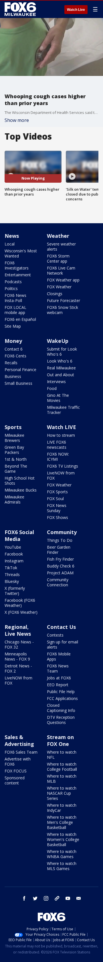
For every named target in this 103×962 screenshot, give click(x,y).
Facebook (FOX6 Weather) (20, 602)
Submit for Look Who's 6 (62, 351)
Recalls (11, 362)
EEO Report (57, 684)
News (12, 235)
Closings (54, 293)
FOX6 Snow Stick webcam (62, 310)
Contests (55, 635)
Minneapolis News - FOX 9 (17, 656)
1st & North (16, 459)
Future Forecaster (63, 300)
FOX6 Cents (15, 356)
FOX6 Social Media (19, 535)
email (78, 898)
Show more (17, 120)
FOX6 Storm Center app (58, 258)
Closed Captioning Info (61, 708)
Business (13, 376)
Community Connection (57, 582)
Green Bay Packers (14, 449)
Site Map (13, 326)
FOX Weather (59, 286)
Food (52, 388)
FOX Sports (57, 491)
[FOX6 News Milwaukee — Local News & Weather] (21, 9)
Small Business (18, 383)
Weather (58, 235)
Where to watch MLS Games (61, 866)
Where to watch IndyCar (61, 807)
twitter (35, 898)
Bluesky (12, 581)
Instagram (14, 560)
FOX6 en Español (20, 319)
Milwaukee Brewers (14, 437)
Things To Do (59, 540)
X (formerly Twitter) (15, 590)
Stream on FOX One (60, 740)
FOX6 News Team (58, 668)
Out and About (60, 374)
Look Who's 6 (59, 361)
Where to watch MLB (61, 778)
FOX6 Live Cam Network (61, 270)
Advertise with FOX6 (18, 761)
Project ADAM (60, 572)
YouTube (13, 547)
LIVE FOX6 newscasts (56, 444)
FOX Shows (57, 517)
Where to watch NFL (61, 754)
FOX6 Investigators (17, 265)
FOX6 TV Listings (62, 466)
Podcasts (13, 281)
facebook (24, 898)
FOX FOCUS (16, 771)
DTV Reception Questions (61, 720)
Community (62, 532)
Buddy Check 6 (60, 566)
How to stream (61, 435)
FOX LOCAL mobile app (15, 310)
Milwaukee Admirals (14, 499)
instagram (46, 898)
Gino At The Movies (58, 398)
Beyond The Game (16, 468)
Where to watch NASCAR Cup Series (61, 793)
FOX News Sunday (56, 508)
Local (10, 244)
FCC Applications (62, 698)
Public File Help (61, 691)
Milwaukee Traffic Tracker (63, 409)
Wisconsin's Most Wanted (21, 253)
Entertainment (18, 274)
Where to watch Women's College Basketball (63, 839)
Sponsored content (15, 780)
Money (13, 340)
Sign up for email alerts (62, 644)
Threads (12, 574)
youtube (67, 898)
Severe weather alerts (61, 246)
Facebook (14, 554)
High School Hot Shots (20, 480)
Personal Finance (20, 369)
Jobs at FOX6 (59, 678)
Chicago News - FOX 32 (19, 644)
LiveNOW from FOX (61, 475)
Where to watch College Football (62, 766)
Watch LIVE (61, 427)
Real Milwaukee (61, 368)
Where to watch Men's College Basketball (61, 822)
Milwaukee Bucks (21, 490)
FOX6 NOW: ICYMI (58, 456)
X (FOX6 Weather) (21, 612)
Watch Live (76, 10)
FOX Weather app (63, 280)
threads (57, 898)
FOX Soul (55, 498)
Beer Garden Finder (58, 549)
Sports (13, 427)
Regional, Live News (18, 630)
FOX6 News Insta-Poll (15, 298)
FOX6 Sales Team (21, 752)
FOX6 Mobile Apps (59, 656)
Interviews (56, 381)
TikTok (11, 567)
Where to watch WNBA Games (61, 854)
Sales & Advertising (19, 740)
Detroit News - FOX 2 (18, 668)
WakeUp (57, 340)
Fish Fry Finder (60, 559)
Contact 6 (14, 349)
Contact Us (61, 626)
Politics (11, 288)
